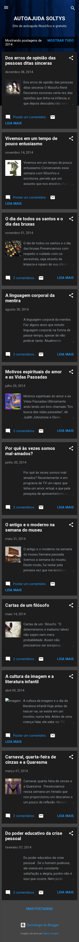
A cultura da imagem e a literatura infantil (29, 679)
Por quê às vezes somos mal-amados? (30, 451)
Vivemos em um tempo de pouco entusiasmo (31, 141)
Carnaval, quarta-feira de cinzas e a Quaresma (30, 759)
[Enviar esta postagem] (52, 119)
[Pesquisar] (72, 9)
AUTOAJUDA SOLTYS (39, 18)
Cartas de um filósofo (27, 605)
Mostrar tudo (60, 40)
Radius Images (51, 933)
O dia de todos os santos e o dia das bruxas (34, 221)
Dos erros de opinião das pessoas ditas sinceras (30, 60)
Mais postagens (39, 909)
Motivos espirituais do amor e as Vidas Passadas (33, 374)
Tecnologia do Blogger (42, 925)
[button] (71, 58)
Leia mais (13, 123)
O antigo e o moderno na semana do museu (30, 527)
